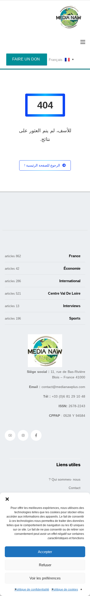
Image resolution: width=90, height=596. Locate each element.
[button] (7, 498)
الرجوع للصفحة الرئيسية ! (42, 165)
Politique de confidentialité (32, 589)
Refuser (45, 565)
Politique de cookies (65, 589)
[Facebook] (36, 435)
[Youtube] (10, 435)
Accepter (45, 552)
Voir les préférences (45, 578)
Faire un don (26, 59)
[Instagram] (23, 435)
